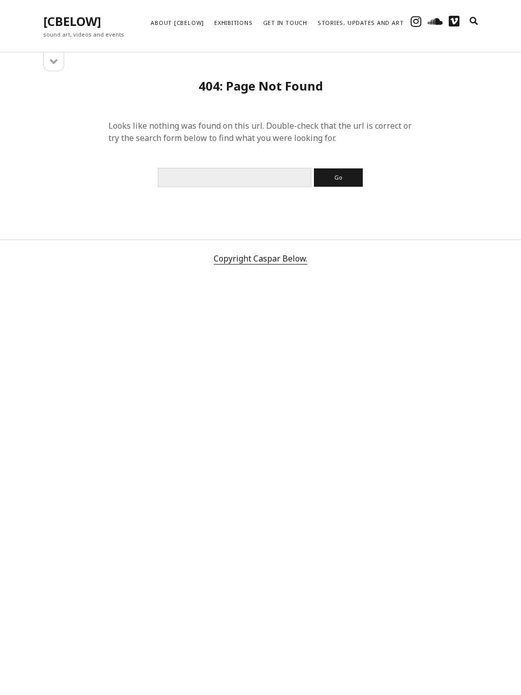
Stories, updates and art (360, 22)
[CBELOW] (72, 21)
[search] (474, 21)
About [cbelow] (177, 22)
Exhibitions (233, 22)
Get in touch (285, 22)
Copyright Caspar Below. (260, 258)
